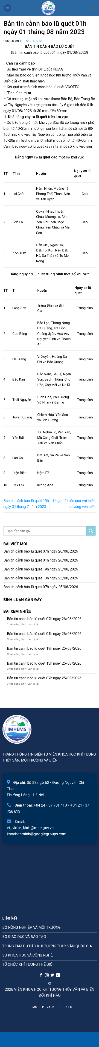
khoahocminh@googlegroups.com (37, 834)
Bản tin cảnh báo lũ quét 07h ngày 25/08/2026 (40, 587)
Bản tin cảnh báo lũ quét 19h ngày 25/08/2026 (40, 569)
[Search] (94, 7)
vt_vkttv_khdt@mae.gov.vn (30, 827)
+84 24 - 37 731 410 (50, 805)
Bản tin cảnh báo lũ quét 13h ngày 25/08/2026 (40, 578)
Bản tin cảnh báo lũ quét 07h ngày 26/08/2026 (40, 551)
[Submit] (91, 531)
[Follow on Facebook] (41, 975)
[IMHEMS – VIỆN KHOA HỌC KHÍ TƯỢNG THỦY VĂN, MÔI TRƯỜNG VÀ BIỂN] (48, 8)
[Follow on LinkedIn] (58, 975)
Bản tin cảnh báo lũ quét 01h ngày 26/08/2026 (40, 560)
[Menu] (7, 8)
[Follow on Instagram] (46, 975)
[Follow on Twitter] (52, 975)
